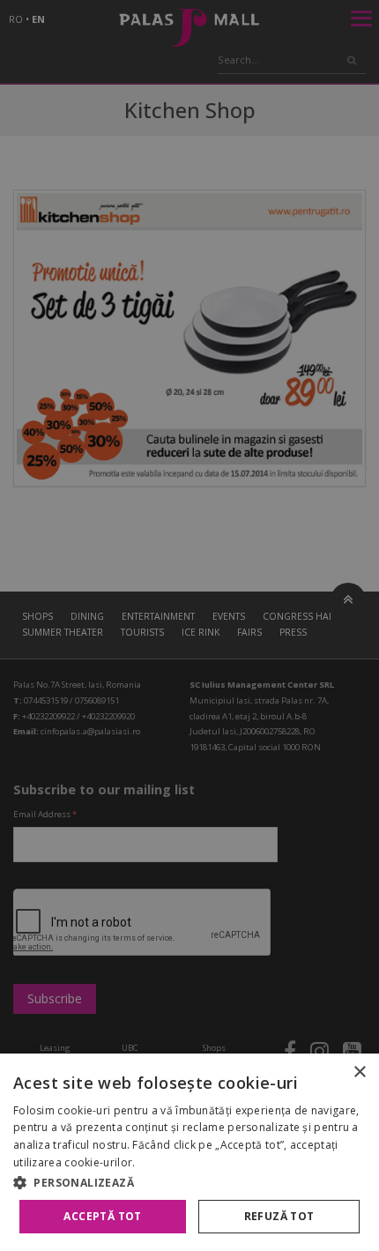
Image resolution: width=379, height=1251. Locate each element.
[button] (189, 1182)
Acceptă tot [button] (102, 1216)
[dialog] (189, 1152)
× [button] (359, 1072)
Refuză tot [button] (279, 1216)
